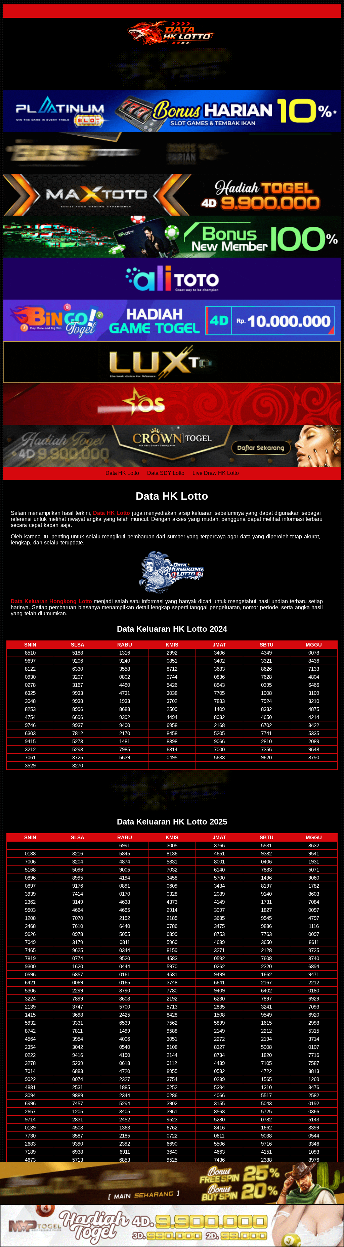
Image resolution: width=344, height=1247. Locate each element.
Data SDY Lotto (165, 473)
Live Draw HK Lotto (215, 473)
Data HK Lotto (122, 473)
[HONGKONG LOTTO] (172, 572)
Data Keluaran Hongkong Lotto (51, 601)
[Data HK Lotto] (172, 32)
